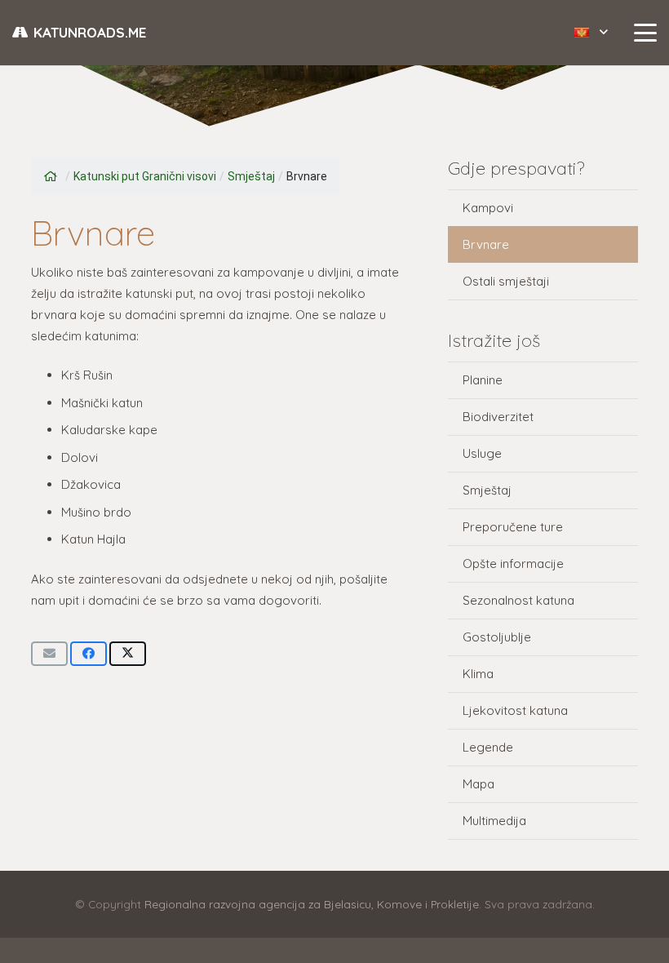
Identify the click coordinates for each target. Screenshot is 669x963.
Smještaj (487, 490)
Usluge (482, 453)
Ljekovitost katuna (515, 710)
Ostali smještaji (506, 281)
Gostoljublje (497, 637)
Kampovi (488, 207)
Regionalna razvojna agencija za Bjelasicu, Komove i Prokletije (311, 904)
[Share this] (88, 653)
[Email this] (49, 653)
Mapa (478, 784)
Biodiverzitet (498, 416)
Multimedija (494, 820)
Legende (488, 747)
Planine (483, 380)
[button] (591, 32)
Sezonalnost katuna (518, 600)
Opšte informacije (513, 563)
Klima (478, 673)
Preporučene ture (513, 527)
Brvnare (486, 244)
